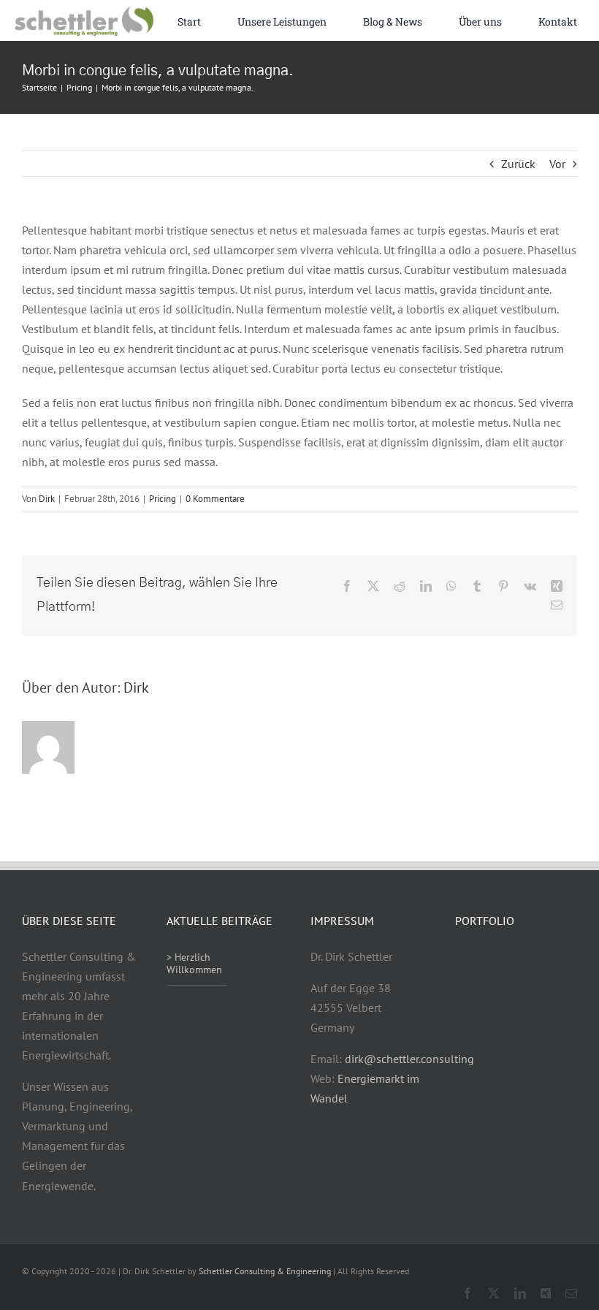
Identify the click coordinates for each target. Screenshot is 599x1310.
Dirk (47, 498)
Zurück (518, 163)
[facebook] (467, 1293)
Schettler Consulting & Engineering (265, 1270)
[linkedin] (520, 1293)
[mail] (571, 1293)
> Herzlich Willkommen (194, 963)
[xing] (546, 1293)
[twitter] (494, 1293)
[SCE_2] (83, 11)
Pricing (162, 498)
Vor (557, 163)
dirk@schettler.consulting (409, 1058)
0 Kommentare (215, 498)
